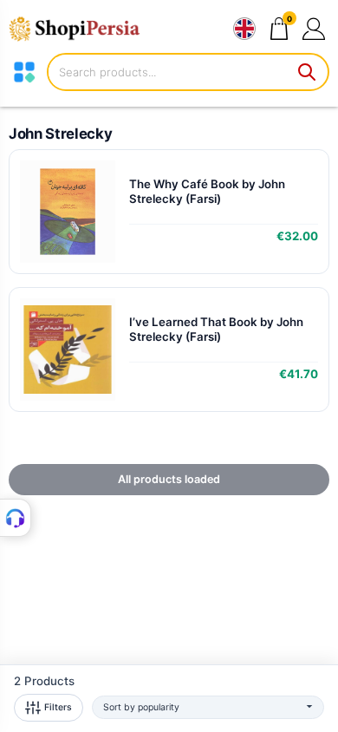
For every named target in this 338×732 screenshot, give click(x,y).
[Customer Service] (15, 517)
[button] (313, 28)
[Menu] (24, 72)
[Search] (308, 72)
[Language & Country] (244, 28)
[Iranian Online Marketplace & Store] (82, 28)
